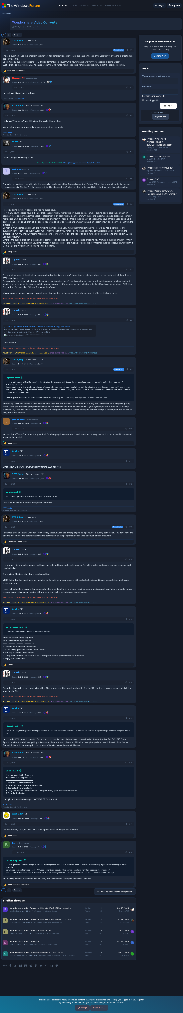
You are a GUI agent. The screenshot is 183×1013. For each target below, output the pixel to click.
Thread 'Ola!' (153, 179)
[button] (87, 5)
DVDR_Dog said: (14, 860)
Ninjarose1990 (16, 933)
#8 (131, 320)
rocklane (125, 944)
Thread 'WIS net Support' (158, 156)
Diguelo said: (13, 377)
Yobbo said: (12, 492)
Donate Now (160, 55)
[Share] (127, 50)
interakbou (124, 955)
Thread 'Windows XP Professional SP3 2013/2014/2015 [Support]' (159, 141)
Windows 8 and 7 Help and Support (47, 922)
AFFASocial (124, 922)
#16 (130, 682)
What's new (79, 5)
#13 (130, 527)
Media (95, 5)
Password (146, 86)
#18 (130, 762)
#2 (131, 87)
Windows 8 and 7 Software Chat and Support (57, 955)
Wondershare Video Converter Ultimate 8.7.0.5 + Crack (36, 952)
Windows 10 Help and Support (46, 911)
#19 (130, 824)
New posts (6, 13)
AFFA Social (7, 132)
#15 (130, 619)
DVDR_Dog (18, 27)
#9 (131, 369)
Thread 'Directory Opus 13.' (160, 167)
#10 (130, 429)
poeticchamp (15, 911)
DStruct (13, 944)
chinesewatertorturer (18, 955)
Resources (111, 5)
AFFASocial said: (15, 627)
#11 (130, 461)
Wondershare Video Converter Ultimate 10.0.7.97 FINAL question (40, 908)
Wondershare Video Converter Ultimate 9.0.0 (31, 930)
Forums (63, 5)
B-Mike (126, 933)
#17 (130, 718)
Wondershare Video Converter (25, 941)
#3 (131, 115)
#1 (131, 50)
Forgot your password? (153, 96)
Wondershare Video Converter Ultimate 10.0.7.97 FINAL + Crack (40, 919)
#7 (131, 269)
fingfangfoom (15, 922)
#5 (131, 179)
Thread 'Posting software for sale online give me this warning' (162, 192)
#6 (131, 204)
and (16, 71)
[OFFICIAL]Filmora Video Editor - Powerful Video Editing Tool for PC (37, 326)
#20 (130, 852)
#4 (131, 152)
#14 (130, 559)
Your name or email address (156, 76)
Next (16, 35)
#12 (130, 484)
